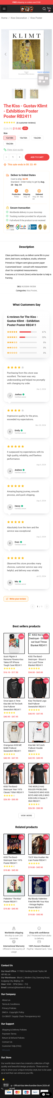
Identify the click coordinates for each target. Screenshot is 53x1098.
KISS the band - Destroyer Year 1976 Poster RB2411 (13, 860)
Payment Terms (9, 1034)
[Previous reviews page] (32, 606)
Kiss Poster (36, 18)
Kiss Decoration (19, 18)
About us (6, 1000)
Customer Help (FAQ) (11, 1046)
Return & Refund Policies (13, 1038)
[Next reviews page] (46, 606)
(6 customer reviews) (26, 123)
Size (6, 133)
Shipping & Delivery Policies (14, 1030)
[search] (44, 8)
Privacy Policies (9, 1008)
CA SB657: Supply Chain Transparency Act (21, 1016)
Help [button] (47, 1094)
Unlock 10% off (6, 1085)
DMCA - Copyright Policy (13, 1012)
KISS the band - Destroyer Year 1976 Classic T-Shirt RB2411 (14, 789)
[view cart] (49, 8)
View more (26, 816)
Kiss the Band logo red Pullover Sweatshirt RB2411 (37, 704)
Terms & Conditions (11, 1004)
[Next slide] (47, 54)
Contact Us (7, 1042)
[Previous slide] (6, 54)
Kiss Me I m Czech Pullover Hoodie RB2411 (36, 748)
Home (4, 18)
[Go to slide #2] (34, 94)
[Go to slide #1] (19, 94)
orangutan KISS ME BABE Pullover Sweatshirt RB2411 (13, 748)
